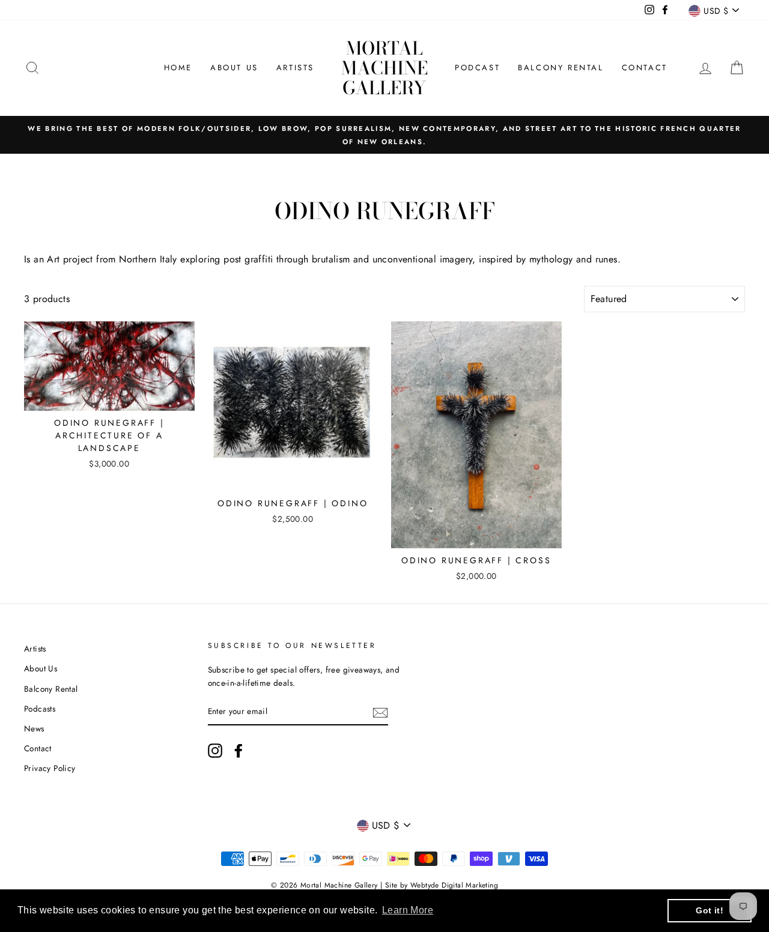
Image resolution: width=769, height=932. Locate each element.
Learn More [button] (407, 910)
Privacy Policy (50, 768)
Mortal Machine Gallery (384, 67)
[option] (384, 135)
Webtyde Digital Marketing (454, 885)
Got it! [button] (709, 910)
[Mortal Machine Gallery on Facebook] (238, 750)
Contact (644, 67)
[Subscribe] (380, 712)
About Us (234, 67)
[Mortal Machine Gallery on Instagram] (215, 750)
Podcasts (39, 709)
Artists (295, 67)
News (34, 728)
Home (178, 67)
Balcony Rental (560, 67)
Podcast (477, 67)
